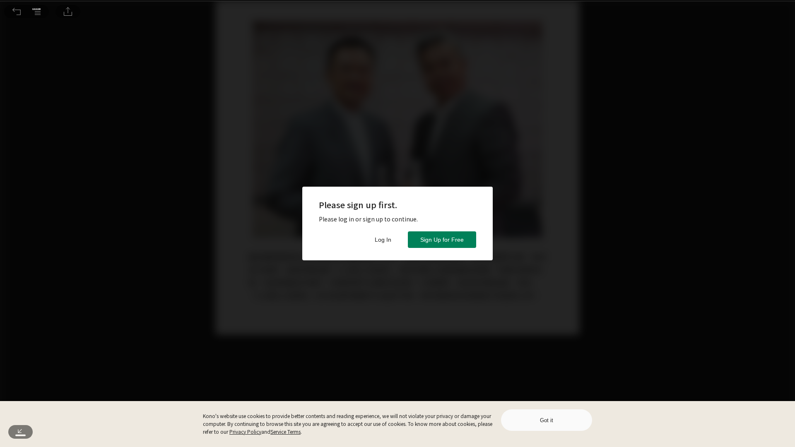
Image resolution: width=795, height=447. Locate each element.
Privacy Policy (245, 431)
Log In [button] (383, 239)
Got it (546, 420)
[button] (16, 11)
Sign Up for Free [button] (442, 239)
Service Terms (285, 431)
